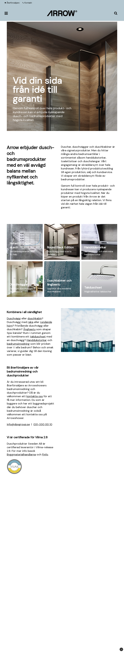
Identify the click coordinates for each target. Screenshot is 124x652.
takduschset (38, 336)
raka (30, 322)
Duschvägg (14, 318)
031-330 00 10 (42, 424)
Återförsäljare (13, 3)
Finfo (45, 454)
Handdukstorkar (37, 340)
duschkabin (35, 318)
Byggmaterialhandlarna (21, 454)
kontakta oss (34, 396)
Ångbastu (29, 329)
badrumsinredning (18, 344)
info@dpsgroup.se (18, 424)
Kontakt (28, 3)
